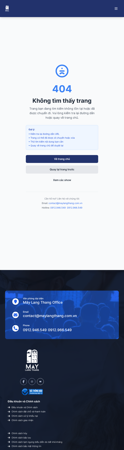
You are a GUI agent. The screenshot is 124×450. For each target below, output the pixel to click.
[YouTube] (40, 381)
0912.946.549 (58, 207)
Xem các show (62, 180)
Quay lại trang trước (62, 169)
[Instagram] (32, 381)
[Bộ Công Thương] (32, 392)
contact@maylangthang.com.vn (65, 203)
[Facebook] (23, 381)
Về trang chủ (62, 159)
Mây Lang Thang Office (43, 302)
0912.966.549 (74, 207)
